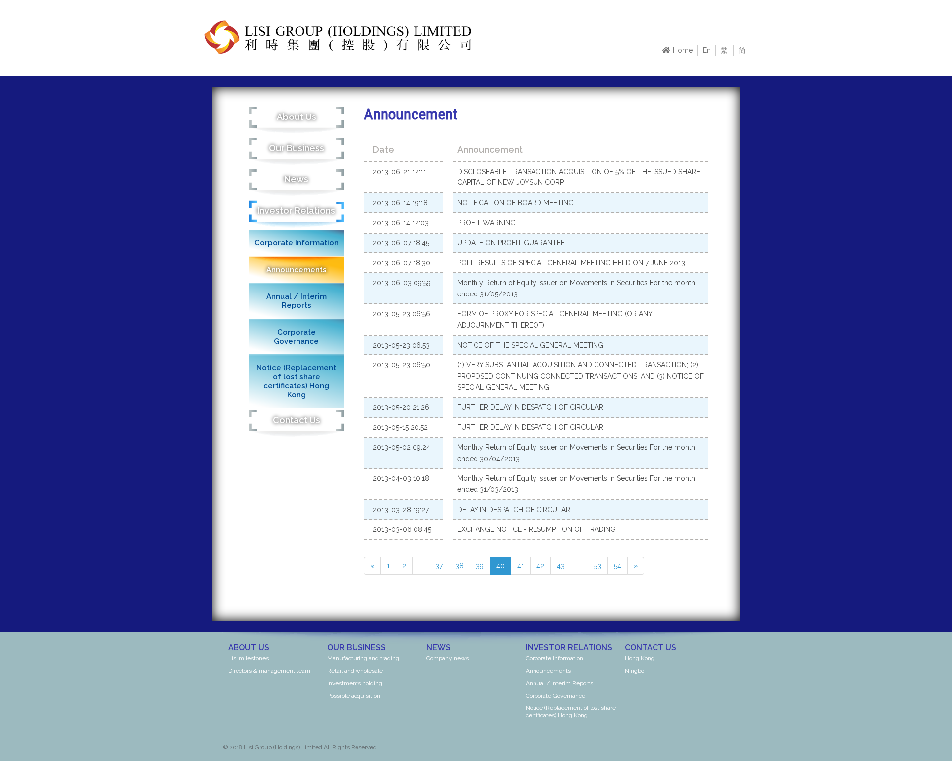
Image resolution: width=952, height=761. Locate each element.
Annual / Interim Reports (296, 301)
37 (439, 566)
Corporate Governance (296, 337)
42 (540, 566)
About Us (296, 117)
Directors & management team (269, 670)
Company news (447, 658)
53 (597, 566)
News (296, 179)
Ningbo (634, 670)
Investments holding (354, 683)
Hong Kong (639, 658)
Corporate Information (296, 242)
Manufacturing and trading (363, 658)
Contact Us (296, 420)
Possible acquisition (353, 695)
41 (520, 566)
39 (480, 566)
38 (459, 566)
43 (561, 566)
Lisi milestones (248, 658)
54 (617, 566)
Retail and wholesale (355, 670)
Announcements (296, 269)
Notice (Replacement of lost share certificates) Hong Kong (296, 381)
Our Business (296, 148)
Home (683, 50)
